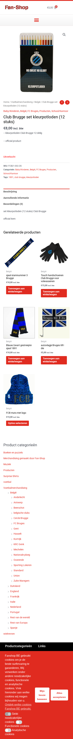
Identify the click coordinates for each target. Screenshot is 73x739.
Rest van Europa (19, 622)
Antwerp (18, 502)
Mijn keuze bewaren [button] (42, 695)
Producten (44, 111)
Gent (16, 528)
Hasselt (18, 533)
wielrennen (9, 633)
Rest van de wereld (20, 617)
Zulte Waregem (21, 580)
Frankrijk (14, 596)
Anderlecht (19, 497)
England (14, 591)
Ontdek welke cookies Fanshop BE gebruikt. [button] (18, 706)
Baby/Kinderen (11, 111)
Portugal (14, 612)
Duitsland (15, 586)
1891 (11, 177)
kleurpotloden (32, 177)
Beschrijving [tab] (10, 191)
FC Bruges (33, 111)
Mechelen (19, 549)
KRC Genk (19, 544)
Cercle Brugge (21, 518)
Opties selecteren (17, 423)
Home (6, 102)
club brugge (19, 177)
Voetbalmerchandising (22, 102)
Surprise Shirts (11, 476)
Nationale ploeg (22, 554)
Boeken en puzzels (13, 452)
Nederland (15, 607)
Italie (12, 601)
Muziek (7, 464)
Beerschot (19, 507)
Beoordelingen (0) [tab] (13, 204)
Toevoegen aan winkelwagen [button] (16, 290)
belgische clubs (22, 512)
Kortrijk (17, 539)
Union (17, 575)
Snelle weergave (19, 265)
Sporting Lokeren (23, 565)
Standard (18, 570)
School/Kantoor (59, 111)
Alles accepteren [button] (59, 695)
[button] (36, 20)
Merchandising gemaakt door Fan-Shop (24, 458)
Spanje (13, 627)
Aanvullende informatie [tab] (16, 197)
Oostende (19, 559)
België (37, 102)
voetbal (7, 482)
